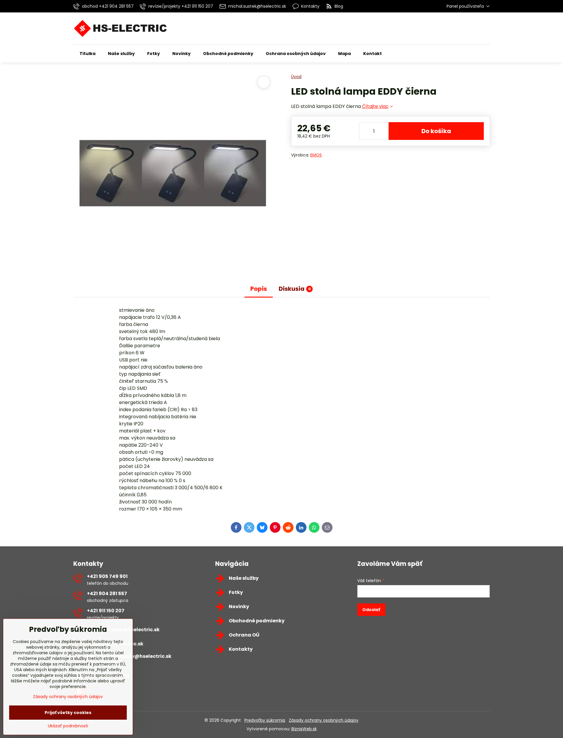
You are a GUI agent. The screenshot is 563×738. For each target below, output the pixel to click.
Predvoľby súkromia (264, 720)
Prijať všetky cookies (68, 713)
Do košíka (436, 131)
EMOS (316, 155)
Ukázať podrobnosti (68, 726)
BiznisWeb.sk (304, 729)
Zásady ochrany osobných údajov (323, 720)
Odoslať (371, 610)
